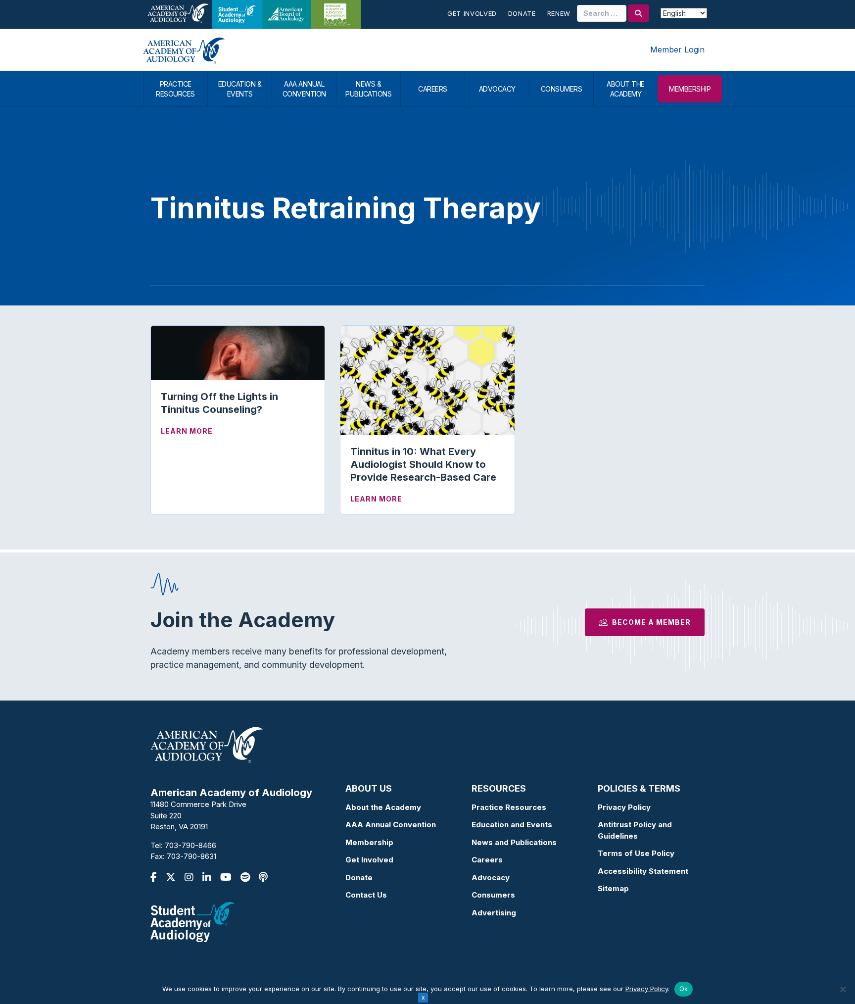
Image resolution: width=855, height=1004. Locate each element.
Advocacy (491, 877)
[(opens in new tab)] (192, 921)
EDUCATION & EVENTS (240, 89)
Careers (487, 859)
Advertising (494, 912)
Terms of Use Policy (636, 853)
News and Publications (514, 842)
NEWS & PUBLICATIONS (368, 89)
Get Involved (472, 13)
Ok (683, 989)
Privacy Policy (624, 807)
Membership (369, 842)
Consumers (493, 895)
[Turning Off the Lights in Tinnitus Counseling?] (238, 352)
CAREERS (432, 89)
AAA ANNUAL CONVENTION (304, 89)
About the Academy (383, 807)
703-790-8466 (190, 845)
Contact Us (366, 895)
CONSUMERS (561, 89)
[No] (843, 989)
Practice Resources (509, 807)
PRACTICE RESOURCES (175, 89)
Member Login (677, 49)
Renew (558, 13)
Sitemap (613, 888)
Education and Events (512, 824)
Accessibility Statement (643, 871)
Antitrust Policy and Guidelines (635, 830)
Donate (522, 13)
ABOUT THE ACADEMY (626, 89)
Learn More (187, 430)
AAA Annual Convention (390, 824)
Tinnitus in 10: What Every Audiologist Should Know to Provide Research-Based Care (423, 464)
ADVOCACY (497, 89)
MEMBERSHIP (690, 89)
